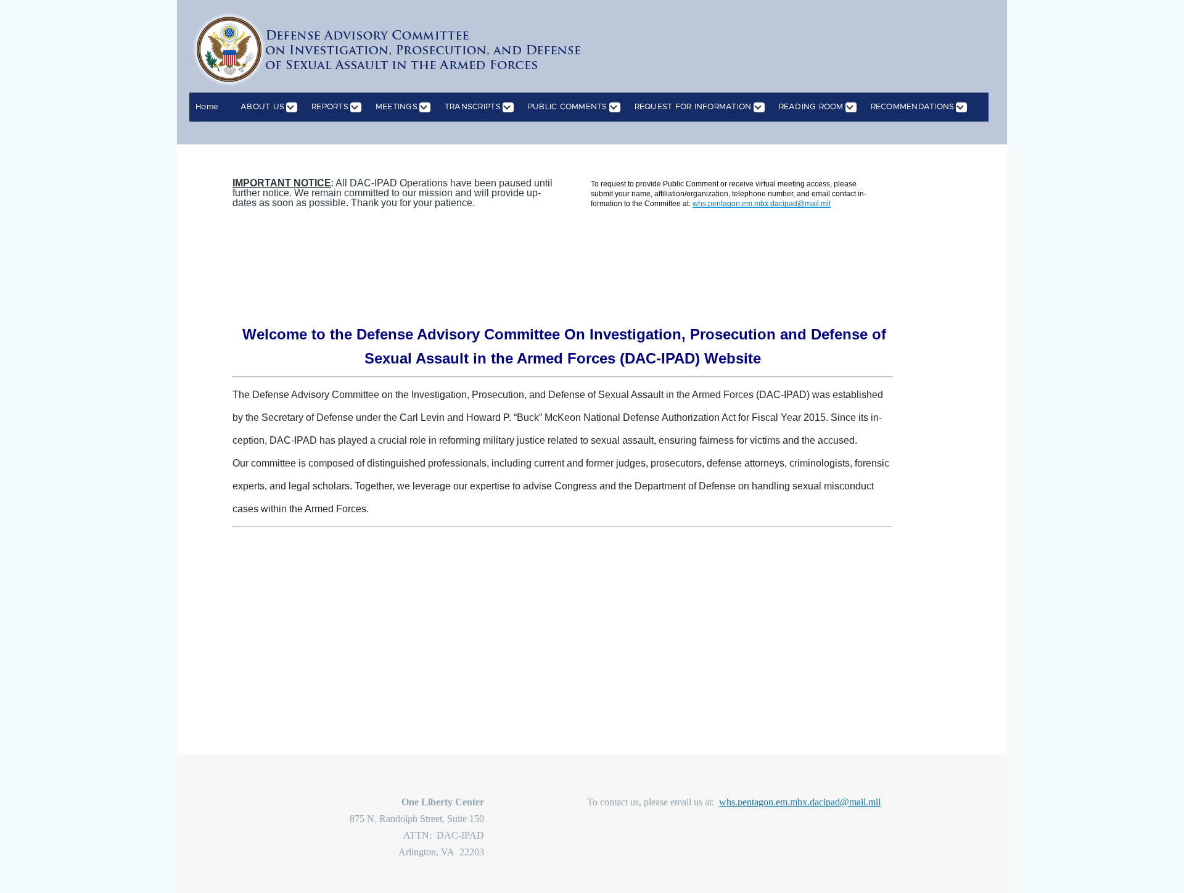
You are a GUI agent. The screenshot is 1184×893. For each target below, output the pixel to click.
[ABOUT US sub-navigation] (297, 107)
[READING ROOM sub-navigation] (857, 107)
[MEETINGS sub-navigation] (431, 107)
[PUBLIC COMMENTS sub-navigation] (621, 107)
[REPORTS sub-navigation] (362, 107)
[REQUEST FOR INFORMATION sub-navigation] (765, 107)
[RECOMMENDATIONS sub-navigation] (967, 107)
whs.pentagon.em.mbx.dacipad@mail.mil (800, 802)
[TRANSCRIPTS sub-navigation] (514, 107)
